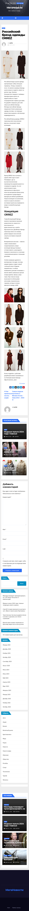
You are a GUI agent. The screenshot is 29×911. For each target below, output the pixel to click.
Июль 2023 (6, 669)
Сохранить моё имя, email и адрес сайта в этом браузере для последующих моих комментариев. (14, 563)
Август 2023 (6, 665)
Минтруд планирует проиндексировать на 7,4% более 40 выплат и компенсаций (14, 597)
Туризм (5, 775)
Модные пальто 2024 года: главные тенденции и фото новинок (14, 435)
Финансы (5, 780)
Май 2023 (5, 678)
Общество (6, 759)
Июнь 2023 (6, 674)
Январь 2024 (6, 645)
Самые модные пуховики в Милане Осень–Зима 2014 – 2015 (18, 395)
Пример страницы (16, 907)
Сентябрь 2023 (7, 661)
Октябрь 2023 (7, 657)
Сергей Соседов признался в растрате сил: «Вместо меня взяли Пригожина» (14, 843)
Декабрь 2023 (7, 649)
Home (8, 907)
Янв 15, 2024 (8, 811)
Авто (4, 718)
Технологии (6, 771)
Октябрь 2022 (7, 707)
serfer (11, 43)
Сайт (4, 549)
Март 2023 (6, 686)
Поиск (4, 578)
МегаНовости (14, 7)
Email (5, 539)
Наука (4, 742)
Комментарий (7, 497)
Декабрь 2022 (7, 698)
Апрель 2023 (6, 682)
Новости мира (7, 751)
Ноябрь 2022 (6, 702)
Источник (22, 383)
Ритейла (5, 763)
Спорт (4, 767)
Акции (4, 722)
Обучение (6, 755)
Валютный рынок (8, 730)
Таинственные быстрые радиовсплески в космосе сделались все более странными (14, 616)
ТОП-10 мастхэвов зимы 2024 (12, 451)
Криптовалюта (7, 734)
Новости (5, 747)
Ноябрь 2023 (6, 653)
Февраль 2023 (7, 690)
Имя (4, 529)
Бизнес (5, 726)
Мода (3, 28)
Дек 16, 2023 (8, 845)
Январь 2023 (6, 694)
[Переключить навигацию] (15, 18)
